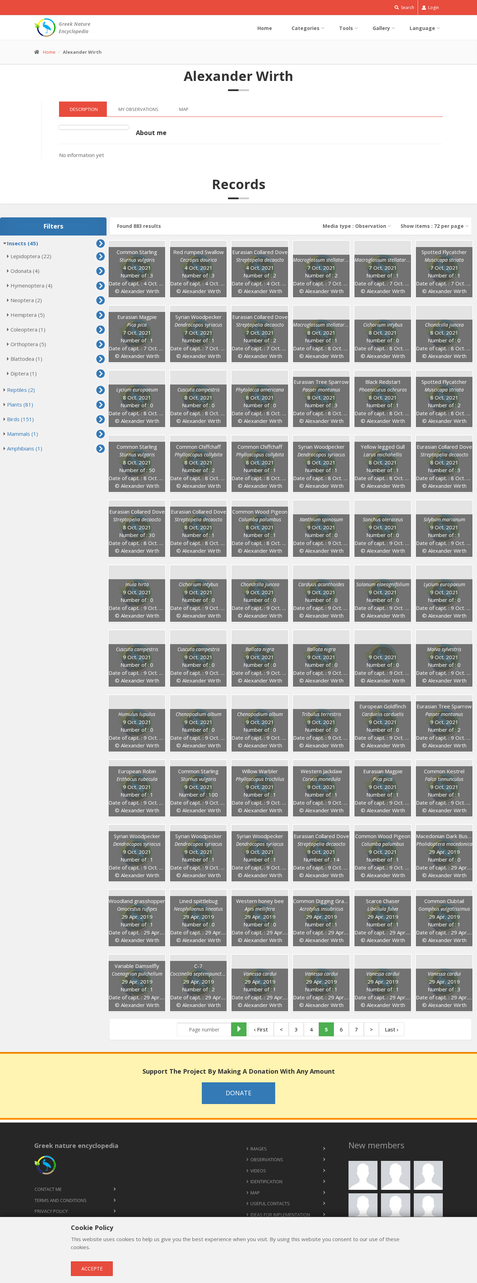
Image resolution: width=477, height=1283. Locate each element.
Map (255, 1192)
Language (422, 28)
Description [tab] (84, 109)
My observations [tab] (138, 109)
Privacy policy (51, 1211)
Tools (346, 28)
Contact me (48, 1189)
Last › (391, 1029)
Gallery (381, 28)
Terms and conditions (61, 1200)
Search (407, 7)
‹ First (261, 1029)
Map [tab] (184, 109)
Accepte (92, 1268)
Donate (238, 1093)
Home (264, 28)
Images (258, 1149)
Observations (266, 1159)
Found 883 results (139, 226)
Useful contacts (270, 1203)
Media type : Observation (354, 226)
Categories (306, 28)
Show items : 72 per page (432, 226)
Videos (258, 1171)
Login (433, 7)
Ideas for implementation (280, 1214)
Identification (266, 1181)
